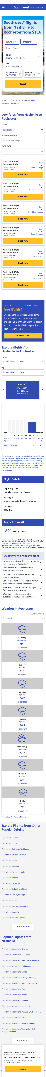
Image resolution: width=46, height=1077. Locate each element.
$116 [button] (36, 32)
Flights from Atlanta (9, 901)
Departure (11, 72)
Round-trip (11, 42)
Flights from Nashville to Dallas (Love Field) (19, 983)
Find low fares (23, 336)
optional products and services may (29, 461)
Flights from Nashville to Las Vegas (16, 955)
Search (23, 84)
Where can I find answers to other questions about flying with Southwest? (19, 595)
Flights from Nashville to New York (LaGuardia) (20, 960)
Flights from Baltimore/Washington (15, 849)
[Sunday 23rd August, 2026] (5, 432)
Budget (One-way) (10, 135)
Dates (4, 125)
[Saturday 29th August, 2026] (30, 427)
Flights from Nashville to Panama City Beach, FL (21, 1012)
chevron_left (4, 390)
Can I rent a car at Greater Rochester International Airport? (18, 576)
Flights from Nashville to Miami (14, 989)
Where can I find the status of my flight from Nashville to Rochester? (19, 589)
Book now (23, 175)
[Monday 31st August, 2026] (38, 432)
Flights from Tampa (9, 843)
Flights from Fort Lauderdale (13, 872)
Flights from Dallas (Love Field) (14, 889)
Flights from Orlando (10, 838)
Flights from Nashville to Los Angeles (16, 1006)
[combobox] (23, 361)
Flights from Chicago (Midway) (14, 855)
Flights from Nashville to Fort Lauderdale (18, 966)
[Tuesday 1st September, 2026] (42, 432)
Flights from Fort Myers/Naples (14, 895)
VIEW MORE (23, 927)
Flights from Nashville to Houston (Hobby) (18, 1023)
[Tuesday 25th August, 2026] (13, 426)
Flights (14, 100)
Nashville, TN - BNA (15, 58)
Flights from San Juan (10, 866)
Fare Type (6, 146)
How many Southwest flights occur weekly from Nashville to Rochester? (21, 562)
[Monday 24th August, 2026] (9, 426)
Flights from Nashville (10, 912)
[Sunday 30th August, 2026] (34, 427)
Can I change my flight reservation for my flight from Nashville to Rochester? (20, 582)
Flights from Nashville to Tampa (14, 972)
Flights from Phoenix (10, 878)
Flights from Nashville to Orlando (15, 949)
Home (4, 100)
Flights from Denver (10, 861)
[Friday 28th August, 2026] (25, 426)
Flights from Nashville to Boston (14, 1018)
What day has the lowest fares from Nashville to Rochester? (18, 569)
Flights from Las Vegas (11, 883)
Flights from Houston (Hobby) (13, 918)
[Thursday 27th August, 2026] (21, 426)
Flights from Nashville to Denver (14, 995)
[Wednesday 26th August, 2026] (17, 426)
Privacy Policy (15, 1062)
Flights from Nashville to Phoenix (15, 1000)
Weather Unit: (37, 614)
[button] (3, 6)
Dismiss (23, 1069)
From (9, 55)
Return (28, 72)
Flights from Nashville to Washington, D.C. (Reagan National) (19, 1030)
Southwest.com (36, 465)
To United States (28, 100)
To (7, 64)
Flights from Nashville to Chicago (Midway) (19, 978)
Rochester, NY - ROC (16, 67)
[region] (23, 1061)
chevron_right (42, 390)
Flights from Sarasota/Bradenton (15, 906)
